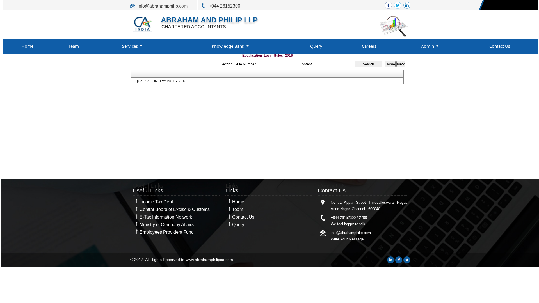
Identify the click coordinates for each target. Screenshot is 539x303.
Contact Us (499, 46)
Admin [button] (428, 46)
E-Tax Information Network (166, 217)
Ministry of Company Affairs (167, 224)
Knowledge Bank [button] (228, 46)
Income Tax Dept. (157, 201)
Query (316, 46)
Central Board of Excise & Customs (175, 209)
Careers (369, 46)
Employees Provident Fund (167, 232)
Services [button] (130, 46)
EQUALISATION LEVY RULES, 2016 (159, 81)
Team (73, 46)
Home (27, 46)
